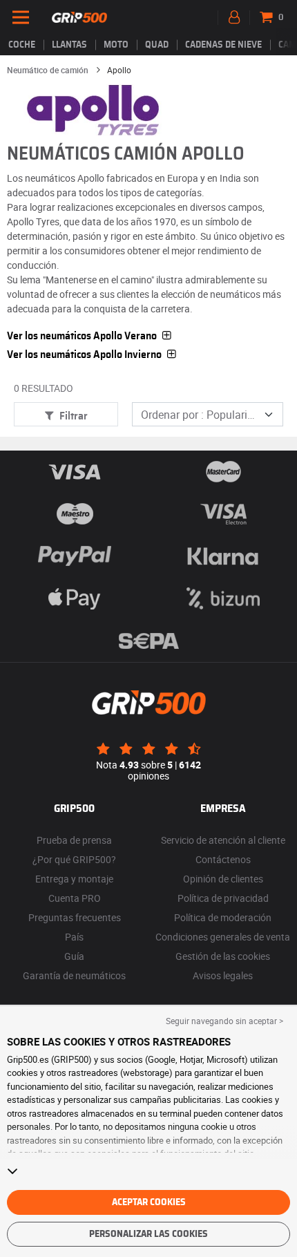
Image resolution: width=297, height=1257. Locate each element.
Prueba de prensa (74, 840)
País (74, 936)
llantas (69, 45)
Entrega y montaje (74, 878)
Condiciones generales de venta (222, 936)
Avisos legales (223, 975)
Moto (116, 45)
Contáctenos (223, 859)
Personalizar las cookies (148, 1234)
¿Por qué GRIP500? (74, 859)
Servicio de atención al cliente (223, 840)
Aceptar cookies (149, 1202)
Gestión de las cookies (222, 956)
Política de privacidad (223, 898)
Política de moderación (222, 917)
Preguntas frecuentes (74, 917)
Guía (74, 956)
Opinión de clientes (223, 878)
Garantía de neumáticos (74, 975)
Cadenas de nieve (223, 45)
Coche (21, 45)
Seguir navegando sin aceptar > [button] (224, 1020)
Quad (157, 45)
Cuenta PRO (74, 898)
